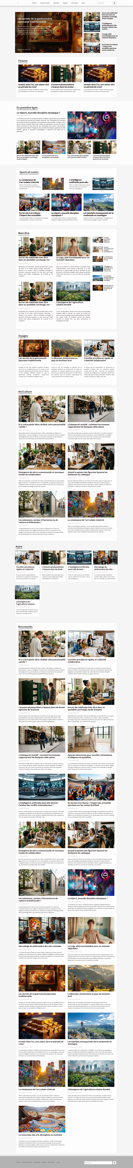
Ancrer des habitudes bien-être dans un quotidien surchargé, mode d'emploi (110, 15)
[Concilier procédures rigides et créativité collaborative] (98, 240)
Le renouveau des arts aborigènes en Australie (50, 156)
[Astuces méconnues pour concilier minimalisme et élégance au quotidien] (98, 249)
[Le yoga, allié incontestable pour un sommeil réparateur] (92, 37)
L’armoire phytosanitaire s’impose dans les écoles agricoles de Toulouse (62, 86)
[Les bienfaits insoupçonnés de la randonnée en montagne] (99, 202)
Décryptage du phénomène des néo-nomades (103, 569)
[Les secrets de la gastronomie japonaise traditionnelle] (34, 348)
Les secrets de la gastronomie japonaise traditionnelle (35, 20)
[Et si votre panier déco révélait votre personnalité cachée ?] (79, 147)
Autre (83, 3)
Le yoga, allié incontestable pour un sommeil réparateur (110, 36)
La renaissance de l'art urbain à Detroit (29, 180)
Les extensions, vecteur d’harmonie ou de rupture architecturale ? (38, 521)
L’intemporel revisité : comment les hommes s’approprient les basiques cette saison (88, 425)
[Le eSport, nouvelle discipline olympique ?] (92, 125)
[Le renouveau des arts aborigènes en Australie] (54, 147)
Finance (34, 3)
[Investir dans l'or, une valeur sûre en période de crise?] (33, 73)
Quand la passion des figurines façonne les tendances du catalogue (87, 473)
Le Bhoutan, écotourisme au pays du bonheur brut (64, 359)
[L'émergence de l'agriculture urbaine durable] (73, 291)
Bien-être (56, 3)
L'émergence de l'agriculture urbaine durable (69, 303)
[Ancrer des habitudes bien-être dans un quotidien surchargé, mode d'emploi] (92, 16)
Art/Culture (74, 3)
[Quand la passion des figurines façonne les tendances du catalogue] (91, 456)
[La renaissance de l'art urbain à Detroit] (53, 183)
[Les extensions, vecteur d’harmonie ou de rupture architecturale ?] (42, 504)
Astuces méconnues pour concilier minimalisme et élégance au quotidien (109, 250)
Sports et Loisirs (45, 3)
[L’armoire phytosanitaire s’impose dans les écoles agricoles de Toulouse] (66, 73)
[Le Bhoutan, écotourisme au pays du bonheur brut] (66, 348)
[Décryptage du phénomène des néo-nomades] (105, 557)
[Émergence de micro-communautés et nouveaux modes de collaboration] (42, 456)
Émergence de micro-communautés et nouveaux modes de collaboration (41, 473)
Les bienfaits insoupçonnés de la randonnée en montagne (99, 214)
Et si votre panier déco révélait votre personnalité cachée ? (78, 156)
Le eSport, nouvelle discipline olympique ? (38, 112)
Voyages (65, 3)
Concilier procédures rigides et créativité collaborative (107, 240)
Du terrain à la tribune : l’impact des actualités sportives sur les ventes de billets (110, 48)
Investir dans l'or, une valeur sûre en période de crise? (33, 85)
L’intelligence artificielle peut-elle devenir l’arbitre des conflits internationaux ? (109, 27)
